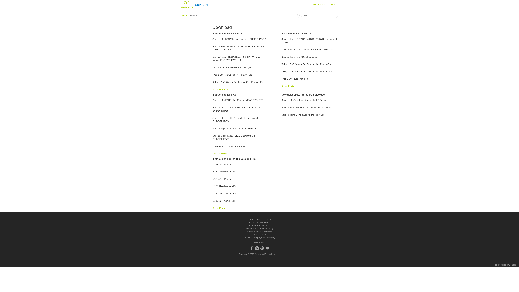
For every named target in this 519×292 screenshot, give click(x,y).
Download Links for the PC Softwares (303, 94)
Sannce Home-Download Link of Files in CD (302, 115)
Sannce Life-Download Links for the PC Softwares (305, 100)
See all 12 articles (220, 89)
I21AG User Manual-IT (223, 179)
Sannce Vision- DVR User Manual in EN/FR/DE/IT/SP (307, 50)
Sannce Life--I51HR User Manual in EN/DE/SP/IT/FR (237, 100)
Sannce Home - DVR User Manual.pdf (299, 57)
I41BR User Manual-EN (223, 164)
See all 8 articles (219, 153)
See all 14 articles (289, 86)
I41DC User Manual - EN (224, 186)
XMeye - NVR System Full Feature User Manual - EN (237, 82)
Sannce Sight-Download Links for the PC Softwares (306, 107)
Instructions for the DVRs (296, 33)
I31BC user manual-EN (223, 201)
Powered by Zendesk (507, 265)
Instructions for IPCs (224, 94)
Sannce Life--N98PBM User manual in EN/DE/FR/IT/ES (239, 39)
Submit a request (319, 5)
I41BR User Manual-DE (223, 172)
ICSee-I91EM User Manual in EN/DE (230, 146)
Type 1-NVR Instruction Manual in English (232, 67)
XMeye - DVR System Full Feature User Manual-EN (306, 64)
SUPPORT (201, 4)
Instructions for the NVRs (227, 33)
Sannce (184, 15)
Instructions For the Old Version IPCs (234, 159)
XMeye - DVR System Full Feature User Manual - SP (306, 71)
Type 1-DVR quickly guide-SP (295, 79)
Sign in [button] (332, 5)
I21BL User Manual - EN (224, 194)
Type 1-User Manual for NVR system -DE (232, 75)
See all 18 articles (220, 208)
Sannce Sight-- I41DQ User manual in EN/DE (234, 128)
